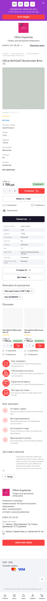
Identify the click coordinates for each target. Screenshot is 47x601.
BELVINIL (6, 120)
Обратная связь (37, 45)
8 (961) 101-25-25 (11, 45)
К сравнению (11, 205)
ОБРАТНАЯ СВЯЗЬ (23, 542)
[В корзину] (18, 345)
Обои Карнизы (23, 37)
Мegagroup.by (36, 589)
